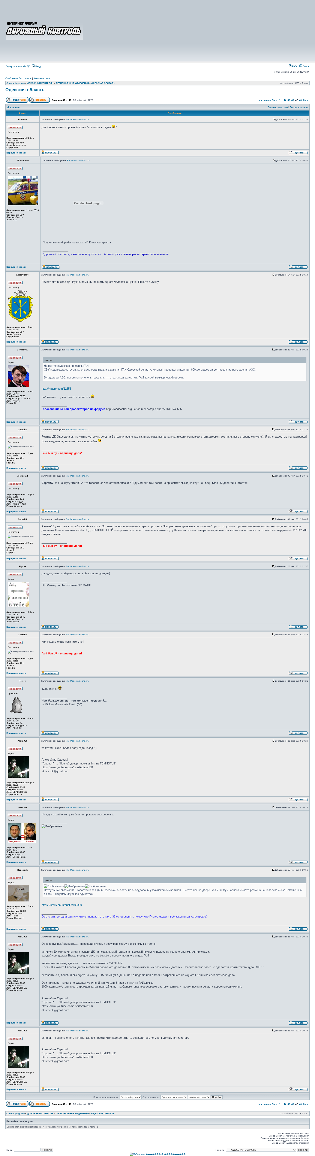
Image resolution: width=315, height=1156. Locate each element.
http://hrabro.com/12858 (56, 388)
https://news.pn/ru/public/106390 (62, 905)
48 (300, 100)
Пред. (275, 100)
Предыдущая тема (278, 107)
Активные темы (41, 78)
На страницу (264, 100)
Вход (38, 66)
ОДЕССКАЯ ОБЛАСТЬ (102, 83)
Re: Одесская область (77, 119)
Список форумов (15, 83)
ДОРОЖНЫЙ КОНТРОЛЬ (40, 83)
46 (292, 100)
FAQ (294, 66)
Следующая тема (299, 107)
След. (306, 100)
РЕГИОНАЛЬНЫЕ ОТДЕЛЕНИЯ (72, 83)
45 (289, 100)
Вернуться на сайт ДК (18, 66)
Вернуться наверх (16, 153)
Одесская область (24, 89)
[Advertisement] (196, 30)
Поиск (305, 66)
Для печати (13, 107)
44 (285, 100)
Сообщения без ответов (18, 78)
